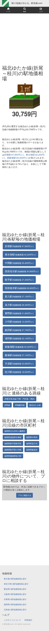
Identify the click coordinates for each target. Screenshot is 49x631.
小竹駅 (19, 321)
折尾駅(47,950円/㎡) (14, 154)
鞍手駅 (19, 279)
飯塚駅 (19, 355)
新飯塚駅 (20, 346)
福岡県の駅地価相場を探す (15, 604)
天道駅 (19, 363)
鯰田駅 (19, 330)
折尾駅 (19, 246)
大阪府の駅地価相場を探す (15, 594)
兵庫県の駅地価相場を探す (15, 599)
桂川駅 (19, 372)
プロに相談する (24, 495)
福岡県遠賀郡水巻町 (13, 437)
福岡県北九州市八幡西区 (14, 431)
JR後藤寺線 (20, 405)
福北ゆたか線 (35, 405)
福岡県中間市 (32, 437)
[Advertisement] (24, 38)
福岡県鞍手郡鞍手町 (13, 443)
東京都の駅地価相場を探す (15, 578)
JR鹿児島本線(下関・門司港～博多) (19, 398)
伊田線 (7, 405)
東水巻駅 (20, 254)
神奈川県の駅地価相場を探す (16, 583)
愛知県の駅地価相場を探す (15, 589)
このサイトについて (12, 620)
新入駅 (19, 296)
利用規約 (28, 620)
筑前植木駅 (22, 288)
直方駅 (19, 304)
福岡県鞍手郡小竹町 (13, 449)
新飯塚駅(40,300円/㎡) (18, 157)
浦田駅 (19, 338)
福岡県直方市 (32, 443)
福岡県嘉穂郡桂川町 (13, 456)
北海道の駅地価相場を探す (15, 609)
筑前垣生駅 (22, 271)
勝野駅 (19, 313)
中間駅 (19, 263)
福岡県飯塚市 (32, 449)
